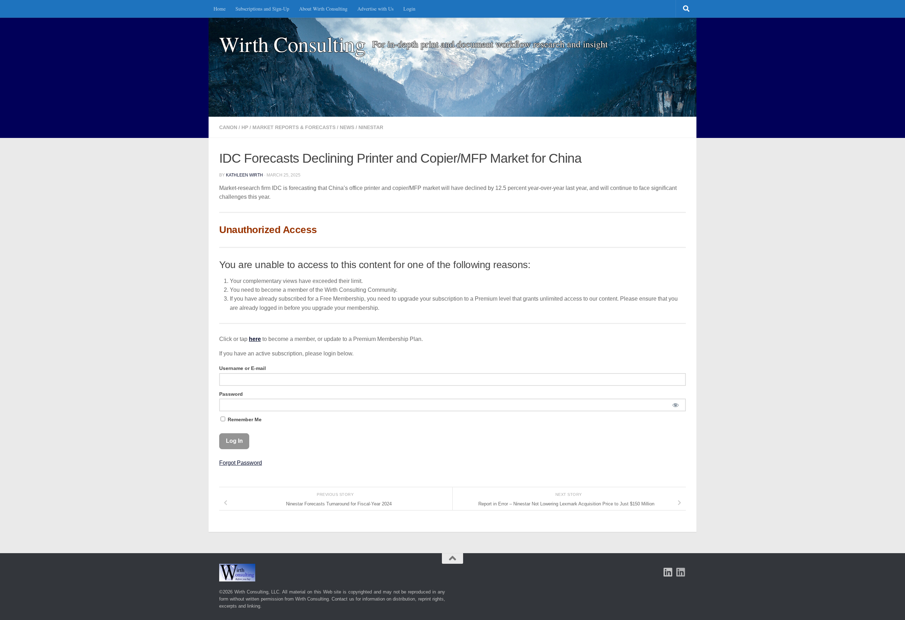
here (255, 339)
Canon (228, 127)
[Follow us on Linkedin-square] (668, 572)
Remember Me (244, 419)
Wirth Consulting (292, 44)
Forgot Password (240, 463)
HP (244, 127)
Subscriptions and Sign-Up (262, 8)
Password (231, 394)
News (347, 127)
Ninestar (370, 127)
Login (409, 8)
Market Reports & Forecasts (293, 127)
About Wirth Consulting (323, 8)
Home (220, 8)
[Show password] (675, 405)
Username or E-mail (242, 368)
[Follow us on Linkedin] (681, 572)
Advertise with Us (375, 8)
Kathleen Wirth (244, 175)
